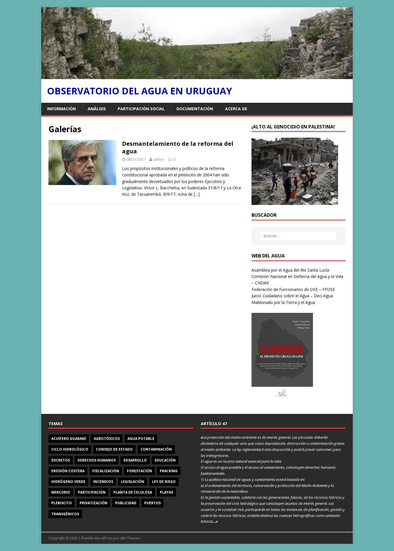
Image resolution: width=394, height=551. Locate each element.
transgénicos (65, 513)
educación (165, 460)
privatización (93, 502)
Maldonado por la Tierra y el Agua (283, 302)
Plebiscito (61, 502)
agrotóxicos (107, 438)
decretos (60, 460)
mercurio (60, 492)
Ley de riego (164, 481)
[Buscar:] (298, 236)
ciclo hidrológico (69, 449)
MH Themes (130, 538)
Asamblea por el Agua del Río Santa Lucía (290, 270)
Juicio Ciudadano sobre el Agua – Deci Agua (292, 295)
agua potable (140, 438)
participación (92, 492)
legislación (132, 481)
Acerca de (236, 108)
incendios (103, 481)
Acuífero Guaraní (68, 438)
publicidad (125, 502)
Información (61, 108)
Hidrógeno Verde (68, 481)
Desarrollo (135, 460)
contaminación (156, 449)
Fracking (169, 470)
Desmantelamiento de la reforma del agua (177, 147)
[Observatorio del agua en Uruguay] (197, 76)
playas (166, 492)
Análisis (97, 108)
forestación (139, 470)
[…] (197, 194)
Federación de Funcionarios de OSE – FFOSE (293, 289)
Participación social (141, 108)
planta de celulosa (132, 492)
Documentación (195, 108)
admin (158, 159)
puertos (152, 502)
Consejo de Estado (114, 449)
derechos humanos (97, 460)
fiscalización (105, 470)
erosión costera (68, 470)
